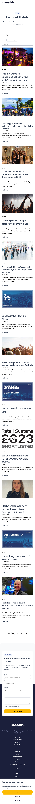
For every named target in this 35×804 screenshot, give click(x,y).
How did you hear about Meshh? (13, 700)
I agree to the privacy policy (12, 706)
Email (6, 674)
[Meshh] (9, 2)
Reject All (17, 800)
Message (7, 687)
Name (6, 681)
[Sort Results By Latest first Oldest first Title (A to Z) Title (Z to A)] (11, 40)
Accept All (17, 792)
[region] (17, 791)
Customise (17, 796)
